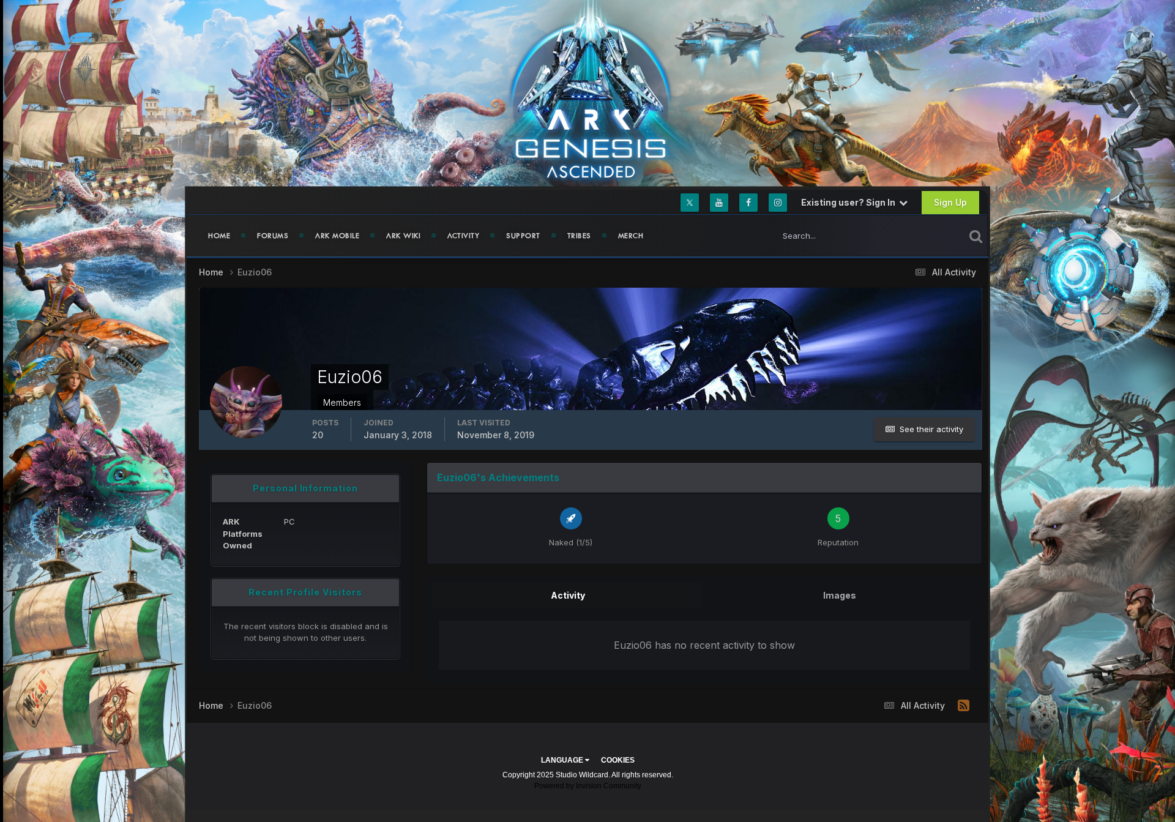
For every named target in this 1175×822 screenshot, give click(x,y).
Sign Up (950, 202)
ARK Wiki (403, 235)
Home (219, 235)
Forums (272, 235)
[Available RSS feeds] (963, 705)
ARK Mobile (337, 235)
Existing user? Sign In (850, 202)
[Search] (975, 235)
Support (523, 235)
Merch (631, 235)
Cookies (618, 760)
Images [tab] (839, 595)
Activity (463, 235)
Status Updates (920, 235)
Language (563, 760)
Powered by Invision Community (587, 786)
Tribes (579, 235)
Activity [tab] (568, 595)
